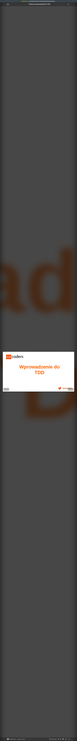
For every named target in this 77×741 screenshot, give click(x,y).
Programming (54, 739)
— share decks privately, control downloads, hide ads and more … (38, 1)
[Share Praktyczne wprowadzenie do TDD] (63, 739)
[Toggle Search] (68, 4)
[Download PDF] (69, 739)
